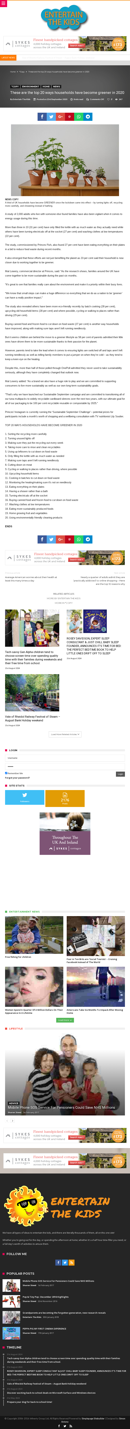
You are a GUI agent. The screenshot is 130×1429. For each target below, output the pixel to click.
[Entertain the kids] (65, 3)
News (56, 86)
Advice (13, 1103)
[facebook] (42, 117)
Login (120, 774)
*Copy (22, 72)
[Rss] (71, 1263)
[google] (60, 117)
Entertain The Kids (21, 99)
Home (13, 72)
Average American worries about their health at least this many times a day (31, 577)
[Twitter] (65, 1263)
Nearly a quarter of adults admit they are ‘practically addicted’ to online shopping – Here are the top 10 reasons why (99, 578)
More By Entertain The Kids (64, 598)
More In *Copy (64, 603)
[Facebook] (58, 1263)
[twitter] (51, 117)
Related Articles (63, 593)
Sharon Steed (14, 1112)
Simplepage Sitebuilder (93, 1418)
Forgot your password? (17, 777)
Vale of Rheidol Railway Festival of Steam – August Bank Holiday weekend (58, 57)
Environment (30, 86)
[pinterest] (69, 117)
